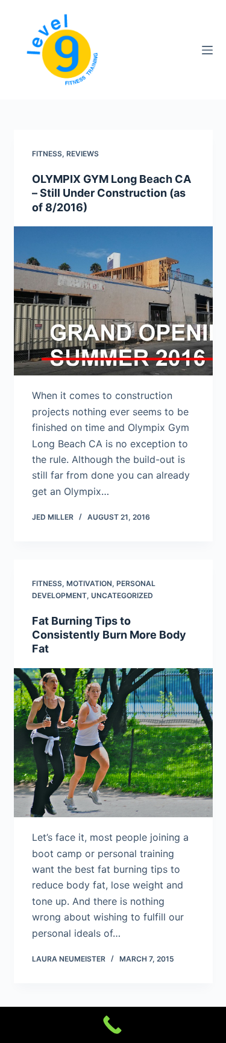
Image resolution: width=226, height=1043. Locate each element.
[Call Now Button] (113, 1025)
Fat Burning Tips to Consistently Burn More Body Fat (109, 634)
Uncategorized (122, 595)
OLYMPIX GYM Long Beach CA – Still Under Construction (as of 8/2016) (111, 193)
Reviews (82, 153)
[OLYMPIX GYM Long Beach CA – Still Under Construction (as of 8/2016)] (113, 301)
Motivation (89, 583)
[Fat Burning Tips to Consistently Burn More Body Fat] (113, 743)
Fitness (47, 153)
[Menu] (207, 50)
